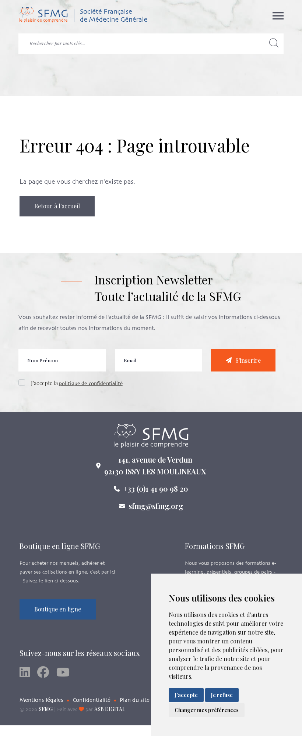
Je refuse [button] (222, 695)
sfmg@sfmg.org (156, 506)
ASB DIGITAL (109, 709)
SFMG (46, 709)
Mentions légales (41, 700)
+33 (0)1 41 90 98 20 (155, 488)
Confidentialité (91, 700)
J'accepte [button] (186, 695)
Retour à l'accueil (57, 206)
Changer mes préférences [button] (207, 710)
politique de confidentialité (91, 383)
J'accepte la (77, 383)
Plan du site (135, 700)
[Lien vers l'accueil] (82, 16)
